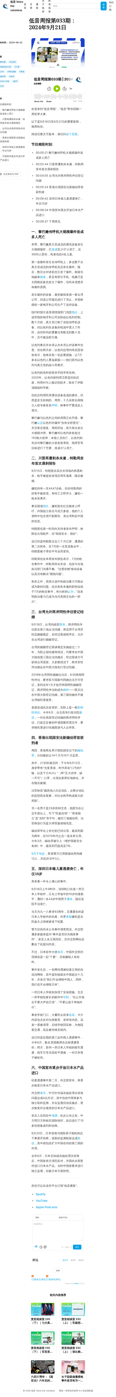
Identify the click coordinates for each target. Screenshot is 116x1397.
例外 (66, 690)
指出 (74, 312)
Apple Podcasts (46, 1207)
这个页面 (71, 134)
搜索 (104, 6)
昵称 (37, 1217)
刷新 (58, 1270)
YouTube (42, 1200)
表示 (60, 952)
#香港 (21, 71)
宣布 (62, 624)
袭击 (69, 899)
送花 (72, 1015)
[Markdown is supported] (37, 1247)
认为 (70, 591)
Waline (76, 1283)
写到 (66, 997)
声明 (54, 405)
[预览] (45, 1247)
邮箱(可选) (63, 1217)
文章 (31, 6)
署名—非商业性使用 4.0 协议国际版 (76, 1390)
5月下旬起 (38, 853)
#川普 (17, 67)
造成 (54, 249)
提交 (77, 1247)
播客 (37, 6)
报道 (43, 277)
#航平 (15, 81)
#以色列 (12, 62)
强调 (54, 1115)
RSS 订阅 (111, 6)
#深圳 (11, 76)
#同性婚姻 (11, 71)
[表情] (41, 1247)
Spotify (41, 1194)
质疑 (69, 916)
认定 (40, 423)
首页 (25, 6)
